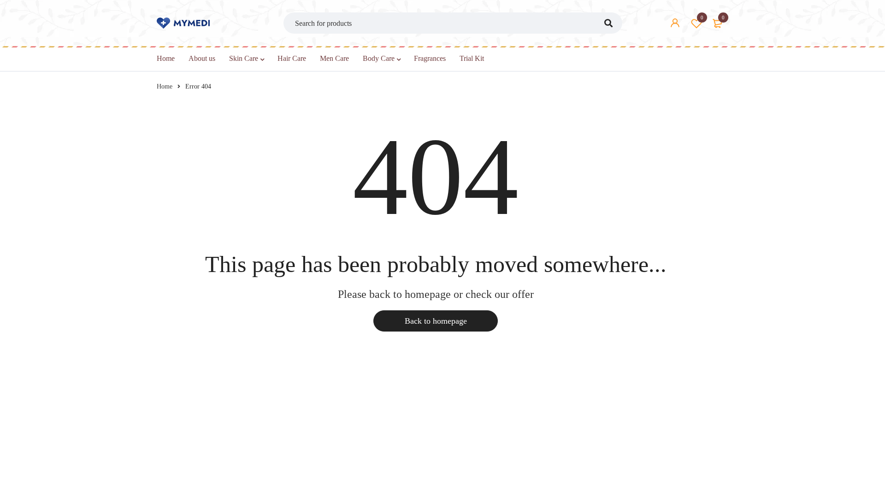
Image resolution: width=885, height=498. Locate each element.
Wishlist (702, 17)
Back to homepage (436, 321)
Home (164, 86)
